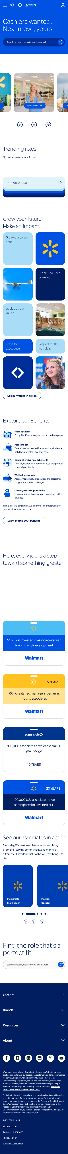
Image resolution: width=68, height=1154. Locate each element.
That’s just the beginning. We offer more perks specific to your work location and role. (32, 507)
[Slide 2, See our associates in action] (27, 914)
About (7, 1040)
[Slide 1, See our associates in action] (23, 914)
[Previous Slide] (20, 124)
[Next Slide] (48, 124)
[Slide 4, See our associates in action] (45, 914)
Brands (8, 1010)
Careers (8, 994)
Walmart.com (10, 1126)
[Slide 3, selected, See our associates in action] (36, 914)
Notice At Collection (13, 1143)
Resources (11, 1025)
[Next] (42, 922)
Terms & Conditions (13, 1131)
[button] (18, 248)
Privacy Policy (10, 1137)
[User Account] (63, 5)
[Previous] (26, 922)
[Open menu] (5, 5)
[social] (6, 1058)
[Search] (61, 42)
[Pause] (34, 124)
